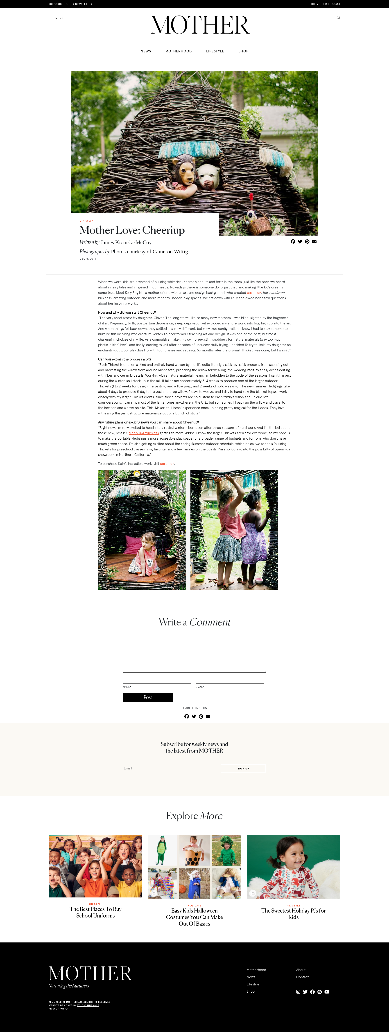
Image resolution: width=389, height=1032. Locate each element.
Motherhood (178, 51)
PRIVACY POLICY (59, 1008)
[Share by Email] (314, 242)
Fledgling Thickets (144, 433)
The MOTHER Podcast (325, 4)
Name (127, 686)
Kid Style (95, 904)
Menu (59, 18)
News (146, 51)
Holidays (194, 905)
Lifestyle (215, 51)
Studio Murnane (88, 1005)
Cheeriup (254, 293)
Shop (244, 51)
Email (200, 686)
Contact (302, 977)
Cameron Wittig (170, 251)
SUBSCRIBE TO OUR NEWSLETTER (70, 4)
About (300, 969)
